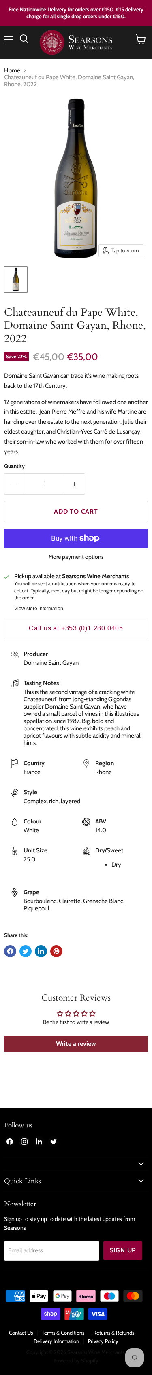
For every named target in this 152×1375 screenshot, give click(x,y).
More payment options (76, 557)
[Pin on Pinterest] (56, 951)
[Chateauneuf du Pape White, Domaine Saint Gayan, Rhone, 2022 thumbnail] (15, 279)
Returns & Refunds (113, 1332)
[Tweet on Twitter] (25, 951)
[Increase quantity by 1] (74, 483)
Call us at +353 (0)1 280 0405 (76, 628)
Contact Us (21, 1332)
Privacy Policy (103, 1341)
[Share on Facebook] (10, 951)
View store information (38, 608)
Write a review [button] (76, 1043)
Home (12, 70)
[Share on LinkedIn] (41, 951)
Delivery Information (56, 1341)
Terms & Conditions (63, 1332)
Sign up (123, 1250)
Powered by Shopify (76, 1360)
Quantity (14, 466)
